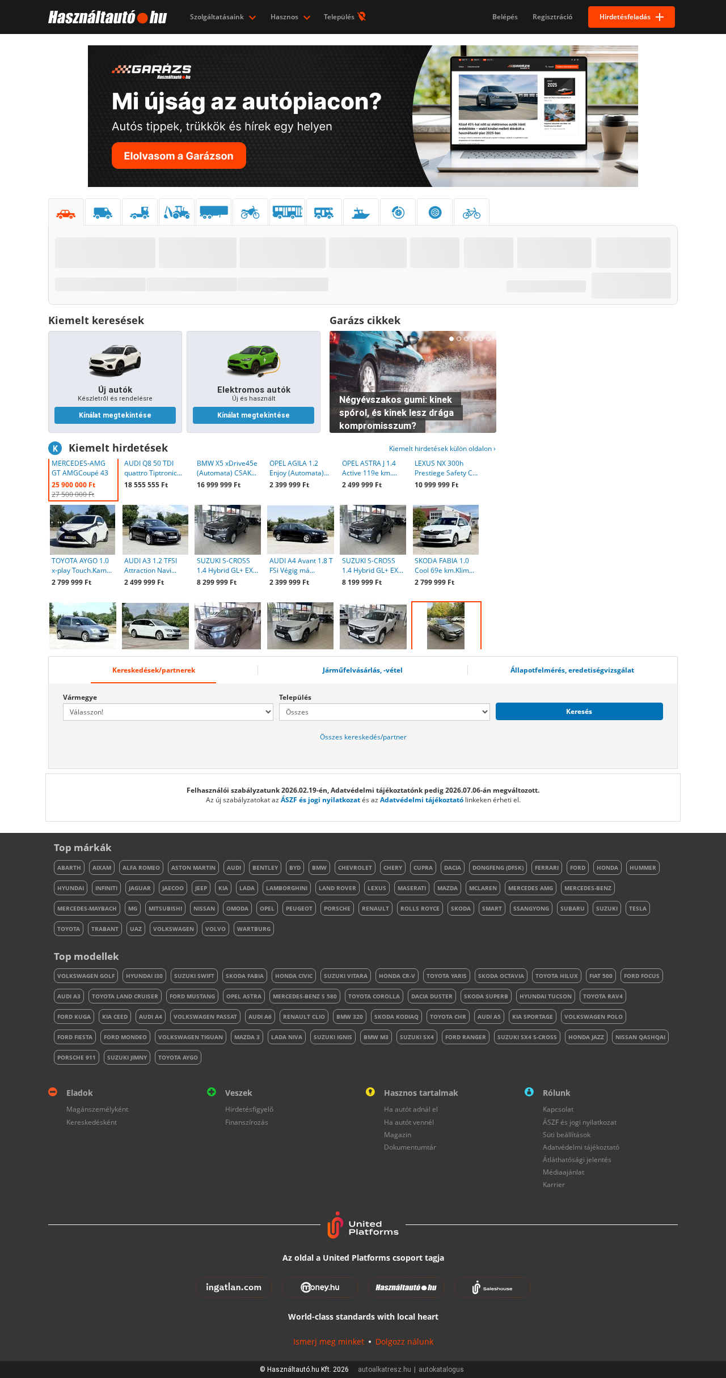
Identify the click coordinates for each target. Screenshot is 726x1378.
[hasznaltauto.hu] (106, 17)
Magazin (397, 1134)
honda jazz (586, 1037)
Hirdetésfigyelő (249, 1109)
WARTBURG (254, 929)
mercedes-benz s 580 (305, 996)
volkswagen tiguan (190, 1037)
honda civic (294, 976)
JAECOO (173, 888)
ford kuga (74, 1016)
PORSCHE (337, 908)
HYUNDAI (70, 888)
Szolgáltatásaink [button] (218, 17)
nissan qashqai (640, 1037)
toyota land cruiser (125, 996)
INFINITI (106, 888)
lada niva (286, 1037)
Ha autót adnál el (411, 1109)
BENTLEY (265, 867)
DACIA (452, 867)
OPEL (267, 908)
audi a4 (150, 1016)
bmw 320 (349, 1016)
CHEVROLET (355, 867)
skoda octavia (501, 976)
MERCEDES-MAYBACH (87, 908)
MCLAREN (483, 888)
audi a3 (69, 996)
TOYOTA (68, 929)
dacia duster (432, 996)
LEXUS (377, 888)
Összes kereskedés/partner (363, 737)
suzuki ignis (333, 1037)
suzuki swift (194, 976)
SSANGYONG (531, 908)
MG (132, 908)
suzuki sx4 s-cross (527, 1037)
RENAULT (375, 908)
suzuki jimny (127, 1057)
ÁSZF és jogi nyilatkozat (320, 800)
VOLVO (215, 929)
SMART (492, 908)
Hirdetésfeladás (625, 17)
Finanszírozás (246, 1122)
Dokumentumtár (410, 1147)
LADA (247, 888)
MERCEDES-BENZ (587, 888)
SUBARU (572, 908)
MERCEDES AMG (530, 888)
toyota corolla (374, 996)
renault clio (304, 1016)
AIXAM (101, 867)
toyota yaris (447, 976)
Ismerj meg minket (328, 1341)
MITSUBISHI (165, 908)
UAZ (136, 929)
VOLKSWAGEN (173, 929)
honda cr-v (397, 976)
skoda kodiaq (396, 1016)
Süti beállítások (566, 1134)
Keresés (579, 711)
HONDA (607, 867)
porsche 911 (76, 1057)
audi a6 (260, 1016)
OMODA (237, 908)
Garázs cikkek (365, 320)
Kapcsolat (558, 1109)
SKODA (461, 908)
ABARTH (69, 867)
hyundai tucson (546, 996)
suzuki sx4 (417, 1037)
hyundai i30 (144, 976)
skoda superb (486, 996)
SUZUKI (607, 908)
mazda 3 (247, 1037)
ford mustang (192, 996)
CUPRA (423, 867)
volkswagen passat (205, 1016)
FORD (577, 867)
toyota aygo (178, 1057)
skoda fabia (245, 976)
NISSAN (204, 908)
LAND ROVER (337, 888)
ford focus (642, 976)
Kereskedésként (91, 1122)
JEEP (201, 888)
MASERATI (412, 888)
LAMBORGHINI (286, 888)
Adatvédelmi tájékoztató (421, 800)
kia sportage (532, 1016)
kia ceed (115, 1016)
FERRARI (547, 867)
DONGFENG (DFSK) (498, 867)
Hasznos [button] (285, 17)
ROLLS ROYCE (420, 908)
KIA (223, 888)
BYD (295, 867)
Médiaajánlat (563, 1172)
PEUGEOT (299, 908)
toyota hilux (556, 976)
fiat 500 (601, 976)
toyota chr (448, 1016)
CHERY (392, 867)
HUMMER (643, 867)
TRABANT (105, 929)
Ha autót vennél (409, 1122)
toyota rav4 (603, 996)
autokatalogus (441, 1369)
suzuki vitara (346, 976)
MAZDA (447, 888)
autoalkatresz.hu (384, 1369)
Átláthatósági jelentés (577, 1159)
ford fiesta (74, 1037)
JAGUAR (140, 888)
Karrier (554, 1184)
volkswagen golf (86, 976)
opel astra (243, 996)
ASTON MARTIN (193, 867)
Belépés (505, 17)
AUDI (234, 867)
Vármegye (80, 697)
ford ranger (465, 1037)
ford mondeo (125, 1037)
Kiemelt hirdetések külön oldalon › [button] (442, 448)
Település (340, 17)
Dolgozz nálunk (404, 1341)
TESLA (638, 908)
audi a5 (489, 1016)
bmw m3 (376, 1037)
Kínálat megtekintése (115, 415)
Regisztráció (552, 17)
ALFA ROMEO (141, 867)
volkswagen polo (593, 1016)
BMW (319, 867)
